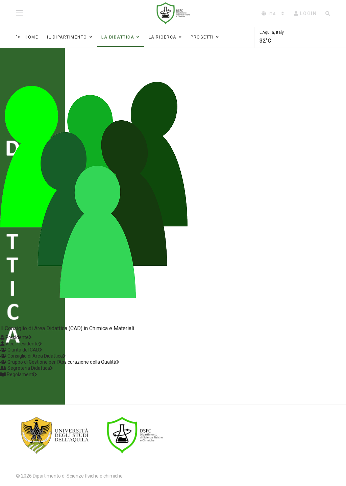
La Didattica (117, 37)
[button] (305, 13)
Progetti (202, 37)
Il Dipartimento (67, 37)
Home (31, 37)
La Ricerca (162, 37)
